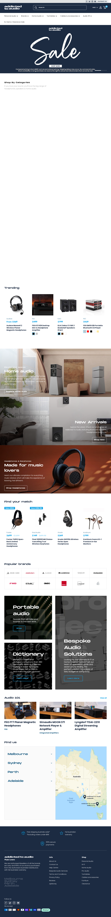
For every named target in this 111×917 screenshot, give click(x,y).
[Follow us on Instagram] (92, 1)
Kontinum (87, 532)
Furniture (85, 880)
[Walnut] (62, 334)
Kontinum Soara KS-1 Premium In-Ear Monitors (92, 541)
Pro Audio (85, 871)
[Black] (33, 334)
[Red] (88, 331)
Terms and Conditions (57, 874)
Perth (13, 772)
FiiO (33, 319)
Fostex (9, 532)
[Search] (36, 7)
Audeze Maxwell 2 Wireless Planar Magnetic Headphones (16, 327)
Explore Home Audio (16, 391)
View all (103, 698)
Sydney (15, 763)
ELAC (59, 319)
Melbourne (18, 754)
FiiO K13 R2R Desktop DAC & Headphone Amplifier (41, 327)
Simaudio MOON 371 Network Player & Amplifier (52, 725)
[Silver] (37, 334)
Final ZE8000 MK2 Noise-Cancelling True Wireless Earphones (42, 541)
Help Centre (53, 868)
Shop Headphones (15, 488)
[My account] (101, 7)
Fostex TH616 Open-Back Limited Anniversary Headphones (15, 542)
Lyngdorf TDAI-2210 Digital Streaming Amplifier (87, 725)
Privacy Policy (54, 877)
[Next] (107, 531)
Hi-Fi (83, 864)
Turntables (51, 16)
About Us (52, 861)
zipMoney (53, 884)
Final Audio (36, 532)
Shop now (11, 68)
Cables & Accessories (69, 16)
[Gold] (98, 331)
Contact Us (102, 1)
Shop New (99, 440)
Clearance (86, 884)
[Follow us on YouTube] (95, 1)
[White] (66, 334)
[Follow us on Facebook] (87, 1)
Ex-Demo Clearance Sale (14, 22)
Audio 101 (86, 16)
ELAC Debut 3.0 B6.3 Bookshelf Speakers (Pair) (66, 327)
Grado (60, 532)
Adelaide (16, 781)
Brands (24, 16)
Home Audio (37, 16)
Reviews (52, 880)
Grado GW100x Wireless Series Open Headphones (68, 541)
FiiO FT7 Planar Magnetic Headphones (20, 723)
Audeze (9, 319)
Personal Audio (10, 16)
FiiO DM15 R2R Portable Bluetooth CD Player (93, 326)
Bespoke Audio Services (58, 871)
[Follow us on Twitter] (89, 1)
